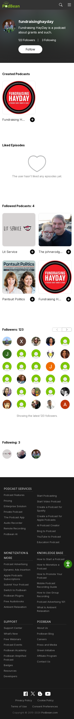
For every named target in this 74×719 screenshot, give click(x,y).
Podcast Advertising (16, 564)
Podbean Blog (45, 633)
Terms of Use (19, 706)
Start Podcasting (47, 495)
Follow (30, 49)
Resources (10, 670)
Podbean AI (10, 534)
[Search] (61, 4)
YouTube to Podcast (49, 536)
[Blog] (40, 694)
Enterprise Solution (15, 506)
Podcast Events (13, 644)
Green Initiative (46, 650)
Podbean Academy (15, 650)
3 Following (49, 40)
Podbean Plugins (14, 595)
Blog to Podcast (46, 531)
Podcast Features (14, 494)
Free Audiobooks (14, 601)
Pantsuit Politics (13, 299)
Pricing (8, 500)
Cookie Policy (45, 700)
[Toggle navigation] (69, 5)
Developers (10, 676)
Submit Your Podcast (16, 584)
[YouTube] (47, 694)
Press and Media (47, 644)
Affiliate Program (47, 655)
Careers (42, 639)
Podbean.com (49, 712)
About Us (42, 627)
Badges (8, 665)
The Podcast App (14, 517)
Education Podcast (48, 542)
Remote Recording (15, 528)
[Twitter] (33, 694)
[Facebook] (26, 694)
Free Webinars (12, 639)
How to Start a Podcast (51, 559)
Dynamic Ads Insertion (17, 569)
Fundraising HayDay (14, 119)
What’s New (11, 633)
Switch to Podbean (15, 590)
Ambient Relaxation (15, 606)
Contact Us (43, 661)
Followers (26, 40)
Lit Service (9, 252)
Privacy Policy (23, 700)
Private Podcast (13, 511)
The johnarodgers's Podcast (50, 252)
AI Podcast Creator (48, 525)
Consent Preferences (45, 706)
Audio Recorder (13, 522)
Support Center (13, 627)
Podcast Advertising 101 (51, 601)
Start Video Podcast (49, 501)
